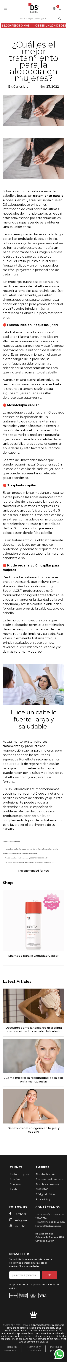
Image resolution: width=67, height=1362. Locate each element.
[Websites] (54, 8)
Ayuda (13, 1189)
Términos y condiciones (34, 1348)
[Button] (59, 18)
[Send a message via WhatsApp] (59, 1354)
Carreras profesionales (49, 1179)
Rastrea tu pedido (20, 1174)
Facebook (20, 1214)
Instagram (21, 1220)
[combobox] (33, 18)
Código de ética (45, 1194)
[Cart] (60, 8)
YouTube (20, 1226)
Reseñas (15, 1179)
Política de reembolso (10, 1348)
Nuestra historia (45, 1174)
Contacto (15, 1184)
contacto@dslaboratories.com (49, 1226)
